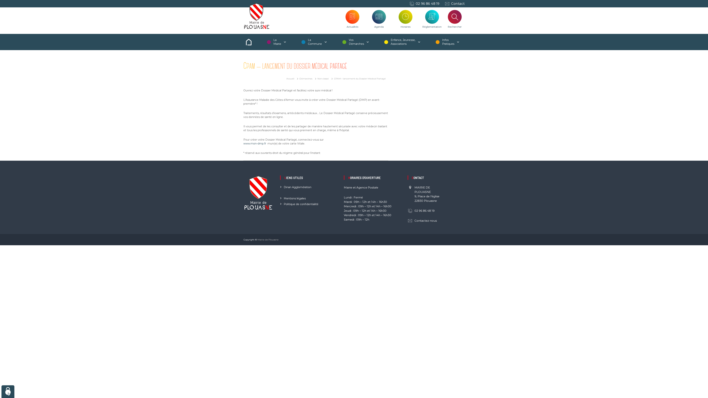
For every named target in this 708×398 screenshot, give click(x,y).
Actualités (352, 26)
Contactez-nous (425, 220)
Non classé (323, 78)
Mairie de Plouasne (268, 239)
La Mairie (277, 42)
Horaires (405, 26)
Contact (458, 4)
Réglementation (432, 26)
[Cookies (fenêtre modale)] (7, 391)
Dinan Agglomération (297, 187)
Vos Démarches (356, 42)
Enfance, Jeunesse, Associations (403, 42)
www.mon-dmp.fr (254, 143)
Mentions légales (295, 198)
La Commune (315, 42)
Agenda (379, 26)
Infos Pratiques (448, 42)
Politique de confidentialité (301, 204)
